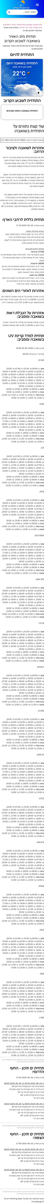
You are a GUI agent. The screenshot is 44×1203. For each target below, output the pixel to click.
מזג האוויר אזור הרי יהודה (31, 27)
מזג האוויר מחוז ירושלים (15, 24)
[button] (37, 4)
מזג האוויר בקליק (34, 24)
